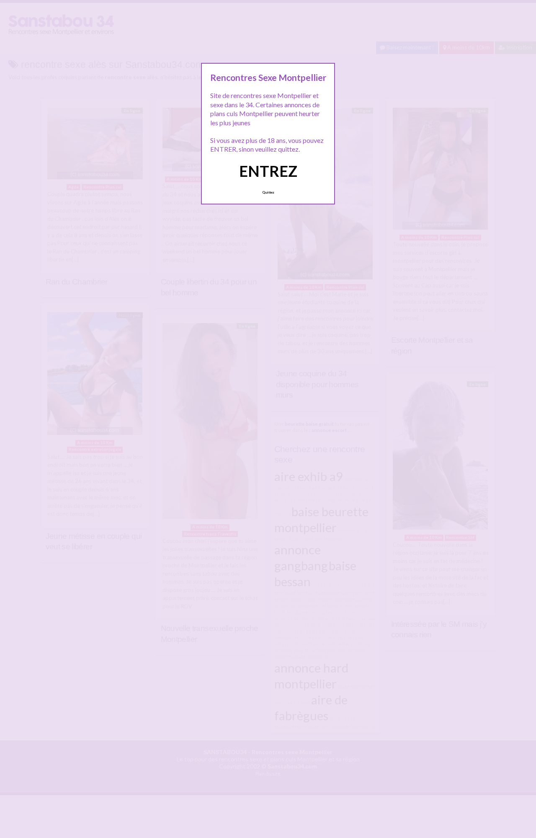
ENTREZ (268, 171)
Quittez (268, 192)
